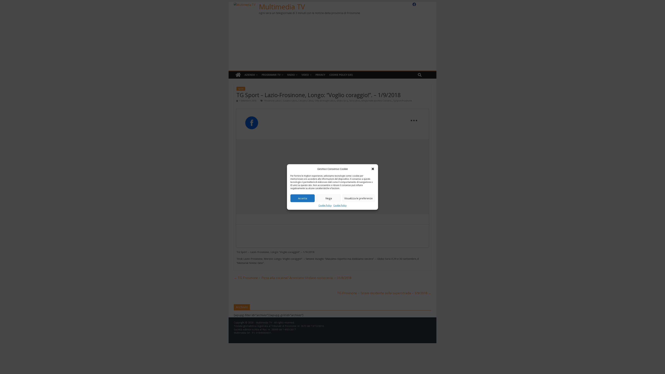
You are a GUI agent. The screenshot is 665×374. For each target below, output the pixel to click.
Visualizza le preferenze (358, 198)
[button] (373, 169)
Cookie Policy (325, 205)
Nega (328, 198)
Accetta (302, 198)
